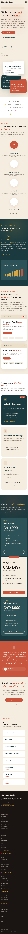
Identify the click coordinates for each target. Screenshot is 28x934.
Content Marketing (5, 861)
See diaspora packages (9, 37)
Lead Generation (4, 899)
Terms (6, 931)
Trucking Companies (5, 824)
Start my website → (14, 552)
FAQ (2, 921)
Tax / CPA (3, 819)
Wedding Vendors (4, 826)
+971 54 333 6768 (6, 804)
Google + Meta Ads (5, 895)
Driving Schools (4, 823)
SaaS (2, 845)
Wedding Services (5, 849)
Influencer (3, 868)
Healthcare (3, 838)
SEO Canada (4, 856)
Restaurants (4, 837)
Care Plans (3, 900)
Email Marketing (4, 862)
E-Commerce (4, 843)
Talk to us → (6, 453)
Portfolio (3, 919)
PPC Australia (4, 876)
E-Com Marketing (4, 866)
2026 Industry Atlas (5, 907)
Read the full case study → (10, 255)
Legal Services (4, 840)
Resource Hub (4, 906)
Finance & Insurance (5, 842)
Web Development (5, 864)
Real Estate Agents (5, 821)
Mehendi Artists (4, 828)
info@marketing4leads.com (16, 704)
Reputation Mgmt (5, 888)
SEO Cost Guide (4, 909)
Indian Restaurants (5, 814)
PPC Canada (4, 857)
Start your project (14, 700)
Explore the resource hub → (10, 485)
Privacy (2, 931)
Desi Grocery (4, 816)
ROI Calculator (4, 911)
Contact (3, 918)
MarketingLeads (7, 2)
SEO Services (4, 894)
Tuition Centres (4, 829)
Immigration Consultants (6, 817)
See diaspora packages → (9, 421)
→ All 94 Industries (5, 850)
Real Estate (3, 835)
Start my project (8, 32)
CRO (2, 887)
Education (3, 847)
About (2, 916)
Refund (8, 931)
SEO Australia (4, 875)
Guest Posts (3, 869)
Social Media (4, 859)
